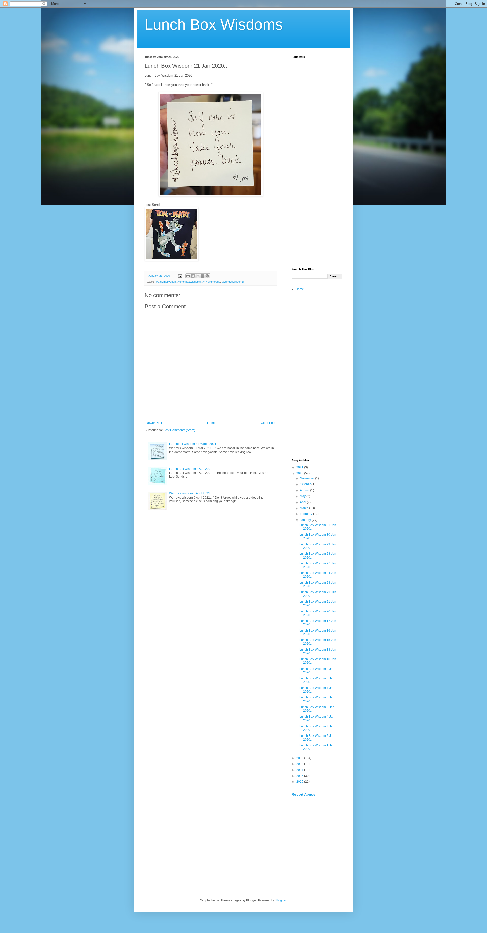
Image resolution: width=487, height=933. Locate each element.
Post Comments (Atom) (179, 430)
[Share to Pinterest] (207, 275)
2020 (300, 473)
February (306, 514)
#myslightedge (211, 281)
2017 (300, 770)
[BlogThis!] (192, 275)
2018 (300, 764)
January (306, 520)
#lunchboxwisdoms (189, 281)
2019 (300, 758)
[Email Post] (179, 275)
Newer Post (154, 423)
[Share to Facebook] (202, 275)
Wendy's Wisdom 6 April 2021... (190, 493)
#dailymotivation (166, 281)
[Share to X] (197, 275)
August (305, 490)
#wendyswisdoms (233, 281)
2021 (300, 467)
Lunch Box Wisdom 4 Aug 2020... (192, 469)
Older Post (268, 423)
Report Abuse (303, 794)
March (304, 508)
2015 (300, 781)
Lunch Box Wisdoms (214, 24)
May (303, 496)
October (305, 484)
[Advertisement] (317, 184)
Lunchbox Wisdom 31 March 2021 (192, 444)
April (303, 502)
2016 (300, 776)
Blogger (280, 900)
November (307, 478)
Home (211, 423)
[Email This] (187, 275)
